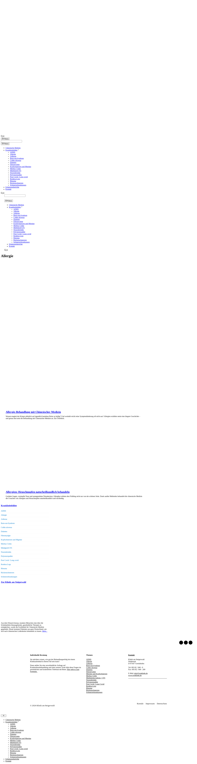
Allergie (13, 154)
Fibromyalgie (15, 165)
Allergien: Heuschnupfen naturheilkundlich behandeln (38, 491)
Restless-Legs (15, 179)
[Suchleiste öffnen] (3, 136)
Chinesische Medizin (13, 148)
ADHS (12, 152)
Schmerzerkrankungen (18, 185)
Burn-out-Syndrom (17, 158)
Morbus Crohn (15, 169)
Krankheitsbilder (11, 150)
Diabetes (13, 162)
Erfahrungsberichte (12, 187)
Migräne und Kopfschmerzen (96, 674)
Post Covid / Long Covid (95, 684)
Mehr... (44, 631)
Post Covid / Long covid (19, 177)
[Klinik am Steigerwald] (6, 198)
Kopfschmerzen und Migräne (20, 167)
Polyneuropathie (16, 175)
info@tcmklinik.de (141, 673)
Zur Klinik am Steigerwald (13, 582)
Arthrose (13, 156)
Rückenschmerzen (16, 183)
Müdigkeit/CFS (15, 171)
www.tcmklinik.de (135, 675)
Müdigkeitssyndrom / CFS (95, 678)
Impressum (150, 704)
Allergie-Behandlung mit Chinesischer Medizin (33, 411)
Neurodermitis (15, 173)
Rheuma (13, 181)
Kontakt (8, 189)
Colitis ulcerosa (15, 160)
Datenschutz (162, 704)
